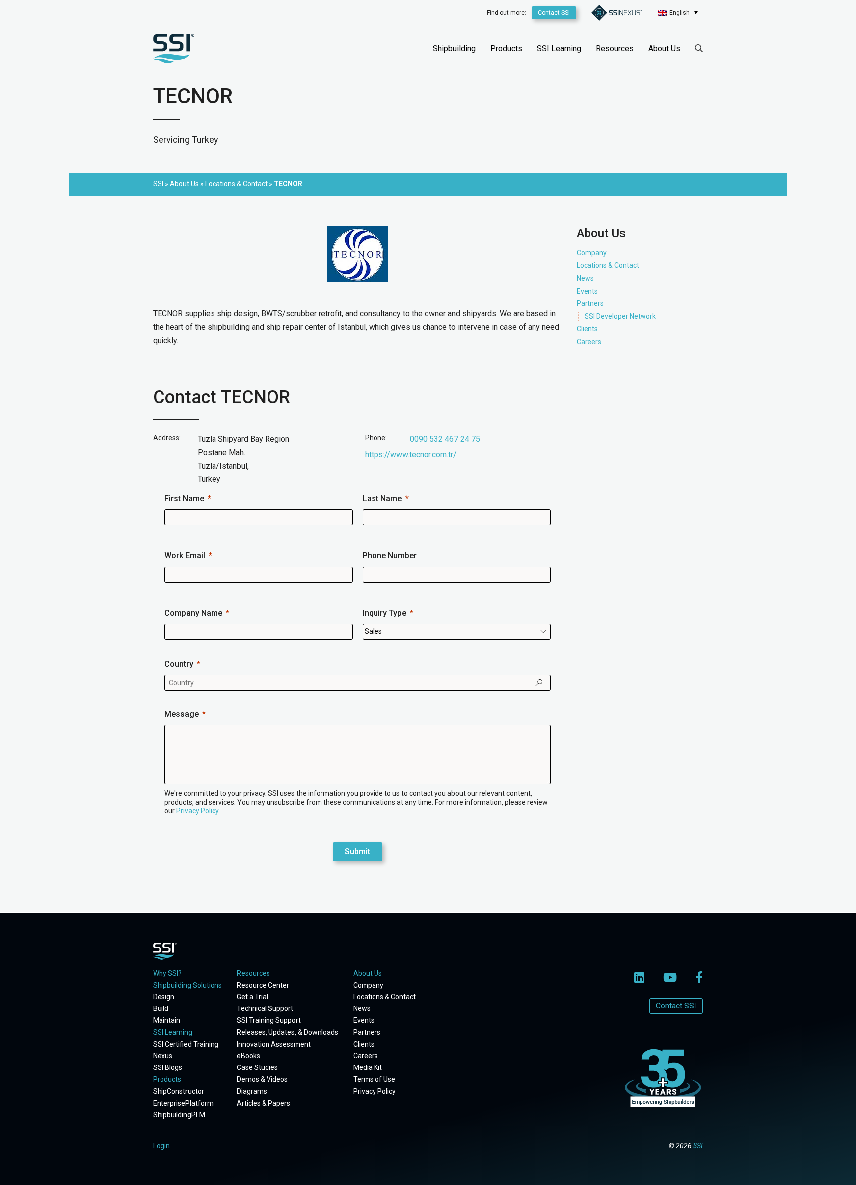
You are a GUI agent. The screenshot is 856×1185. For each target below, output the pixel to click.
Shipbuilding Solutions (187, 985)
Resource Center (263, 985)
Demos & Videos (262, 1079)
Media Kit (367, 1067)
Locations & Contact (608, 265)
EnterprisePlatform (183, 1103)
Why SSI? (167, 973)
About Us (664, 48)
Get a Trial (252, 997)
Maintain (166, 1020)
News (585, 278)
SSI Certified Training (185, 1044)
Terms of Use (374, 1079)
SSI (698, 1146)
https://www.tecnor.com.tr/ (411, 454)
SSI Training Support (269, 1020)
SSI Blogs (167, 1067)
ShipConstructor (178, 1091)
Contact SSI (554, 12)
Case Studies (257, 1067)
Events (587, 291)
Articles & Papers (263, 1103)
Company (592, 253)
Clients (587, 329)
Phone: (376, 438)
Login (161, 1146)
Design (163, 997)
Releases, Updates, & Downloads (287, 1032)
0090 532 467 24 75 (445, 439)
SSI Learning (559, 48)
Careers (589, 342)
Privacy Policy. (198, 811)
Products (506, 48)
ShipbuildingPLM (179, 1115)
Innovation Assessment (274, 1044)
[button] (678, 12)
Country (178, 664)
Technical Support (265, 1008)
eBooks (248, 1056)
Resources (615, 48)
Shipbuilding (454, 48)
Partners (590, 303)
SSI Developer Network (620, 316)
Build (160, 1008)
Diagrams (252, 1091)
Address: (167, 438)
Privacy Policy (374, 1091)
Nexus (162, 1056)
